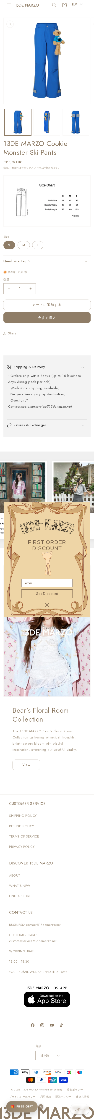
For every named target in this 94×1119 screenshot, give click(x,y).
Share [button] (12, 333)
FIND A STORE (20, 896)
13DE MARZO (30, 1089)
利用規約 (45, 1096)
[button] (9, 5)
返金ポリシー (75, 1089)
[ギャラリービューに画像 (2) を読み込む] (47, 122)
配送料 (15, 167)
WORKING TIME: (21, 951)
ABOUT (14, 875)
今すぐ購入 (47, 317)
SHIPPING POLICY (23, 815)
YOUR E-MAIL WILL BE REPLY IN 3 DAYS (38, 971)
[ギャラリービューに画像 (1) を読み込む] (18, 122)
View (26, 764)
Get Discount (47, 593)
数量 (6, 279)
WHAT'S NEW (19, 885)
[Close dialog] (47, 605)
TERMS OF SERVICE (24, 836)
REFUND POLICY (21, 826)
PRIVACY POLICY (21, 846)
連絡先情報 (82, 1096)
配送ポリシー (63, 1096)
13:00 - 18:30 (19, 961)
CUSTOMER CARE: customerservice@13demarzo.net (32, 938)
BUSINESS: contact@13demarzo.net (35, 924)
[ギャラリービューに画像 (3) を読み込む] (76, 122)
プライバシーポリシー (22, 1096)
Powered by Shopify (51, 1089)
